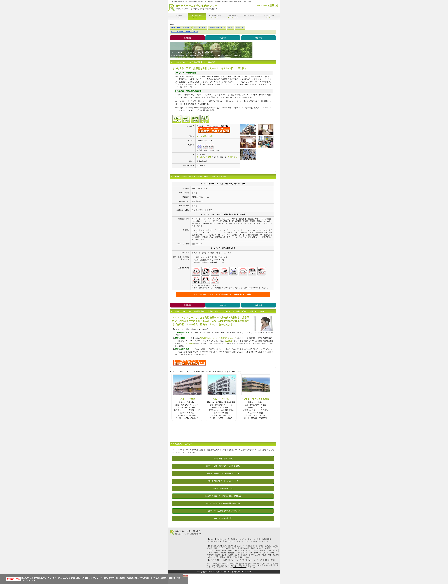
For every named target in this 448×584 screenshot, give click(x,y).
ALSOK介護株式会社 (205, 136)
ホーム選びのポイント (215, 541)
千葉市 (238, 553)
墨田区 (253, 548)
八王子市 (255, 550)
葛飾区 (209, 548)
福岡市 (242, 557)
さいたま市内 (188, 343)
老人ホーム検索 (223, 539)
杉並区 (246, 548)
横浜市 (275, 550)
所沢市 (272, 553)
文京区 (237, 550)
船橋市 (245, 553)
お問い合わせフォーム (239, 567)
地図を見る (232, 157)
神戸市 (216, 557)
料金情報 (222, 38)
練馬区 (230, 550)
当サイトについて (243, 541)
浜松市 (257, 555)
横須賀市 (231, 553)
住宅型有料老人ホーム (227, 338)
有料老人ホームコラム (238, 539)
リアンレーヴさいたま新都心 (255, 399)
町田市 (262, 550)
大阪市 (264, 555)
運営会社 (254, 541)
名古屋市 (244, 555)
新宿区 (240, 548)
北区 (215, 548)
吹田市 (275, 555)
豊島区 (217, 550)
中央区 (274, 548)
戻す (272, 5)
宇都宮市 (210, 555)
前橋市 (217, 555)
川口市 (265, 553)
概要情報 (187, 38)
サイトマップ (263, 541)
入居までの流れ (229, 541)
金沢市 (229, 557)
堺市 (269, 555)
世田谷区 (260, 548)
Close (185, 575)
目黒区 (248, 550)
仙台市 (237, 555)
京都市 (209, 557)
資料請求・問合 (13, 579)
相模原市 (223, 553)
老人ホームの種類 (254, 539)
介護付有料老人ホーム (208, 338)
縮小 (269, 5)
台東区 (267, 548)
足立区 (248, 546)
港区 (242, 550)
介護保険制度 (266, 539)
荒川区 (254, 546)
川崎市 (209, 553)
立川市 (269, 550)
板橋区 (261, 546)
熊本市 (248, 557)
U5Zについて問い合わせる (189, 362)
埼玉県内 (228, 341)
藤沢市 (216, 553)
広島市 (235, 557)
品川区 (227, 548)
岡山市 (222, 557)
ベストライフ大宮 (186, 399)
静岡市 (251, 555)
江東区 (221, 548)
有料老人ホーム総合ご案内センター (196, 7)
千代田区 (210, 550)
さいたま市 (257, 553)
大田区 (275, 546)
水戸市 (224, 555)
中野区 (224, 550)
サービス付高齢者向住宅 (265, 560)
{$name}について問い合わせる (214, 130)
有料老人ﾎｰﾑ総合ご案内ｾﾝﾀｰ (188, 532)
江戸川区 (268, 546)
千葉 (250, 553)
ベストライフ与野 (221, 399)
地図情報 (258, 38)
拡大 (276, 5)
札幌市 (230, 555)
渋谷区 (234, 548)
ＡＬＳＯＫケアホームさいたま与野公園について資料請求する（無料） (224, 294)
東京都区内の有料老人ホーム (234, 546)
